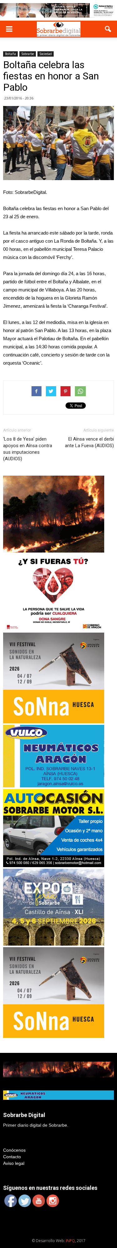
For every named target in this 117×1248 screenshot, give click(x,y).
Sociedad (45, 54)
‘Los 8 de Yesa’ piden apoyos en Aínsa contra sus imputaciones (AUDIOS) (27, 449)
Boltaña (10, 54)
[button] (108, 29)
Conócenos (14, 1150)
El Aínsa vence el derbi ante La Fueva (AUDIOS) (89, 442)
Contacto (12, 1156)
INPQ (70, 1240)
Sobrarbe (27, 54)
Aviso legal (13, 1163)
